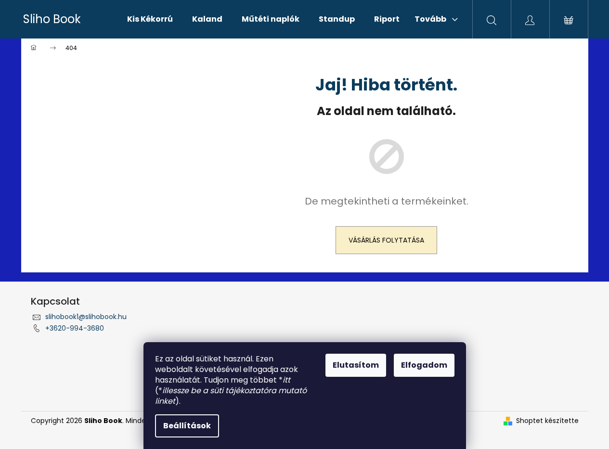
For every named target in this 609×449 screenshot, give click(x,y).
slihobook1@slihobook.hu (86, 316)
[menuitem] (149, 19)
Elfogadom (424, 365)
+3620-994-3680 (74, 328)
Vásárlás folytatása (386, 240)
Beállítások (187, 425)
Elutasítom (356, 365)
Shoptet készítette (547, 420)
